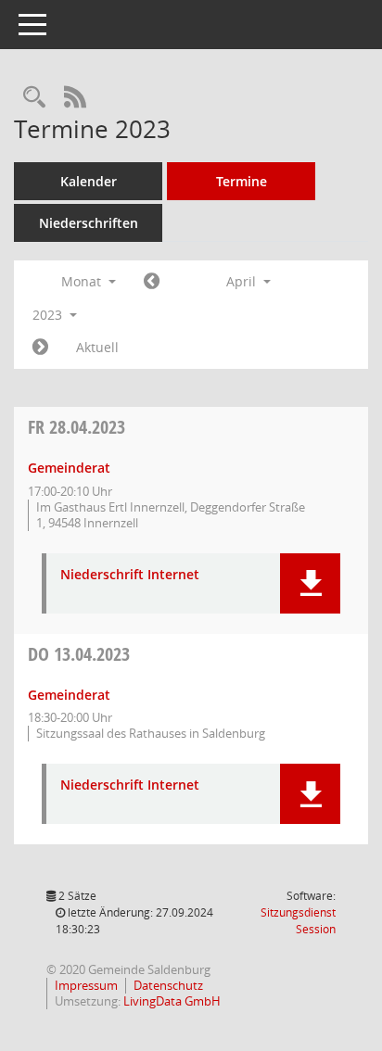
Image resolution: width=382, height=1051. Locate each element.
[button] (310, 583)
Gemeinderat (69, 467)
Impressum (86, 985)
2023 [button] (49, 314)
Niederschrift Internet (129, 575)
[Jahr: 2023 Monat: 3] (151, 281)
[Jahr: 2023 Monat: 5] (40, 347)
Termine (241, 181)
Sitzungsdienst (298, 921)
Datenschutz (168, 985)
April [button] (243, 281)
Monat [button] (83, 281)
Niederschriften (88, 223)
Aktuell (97, 347)
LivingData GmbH (172, 1001)
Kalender (88, 181)
